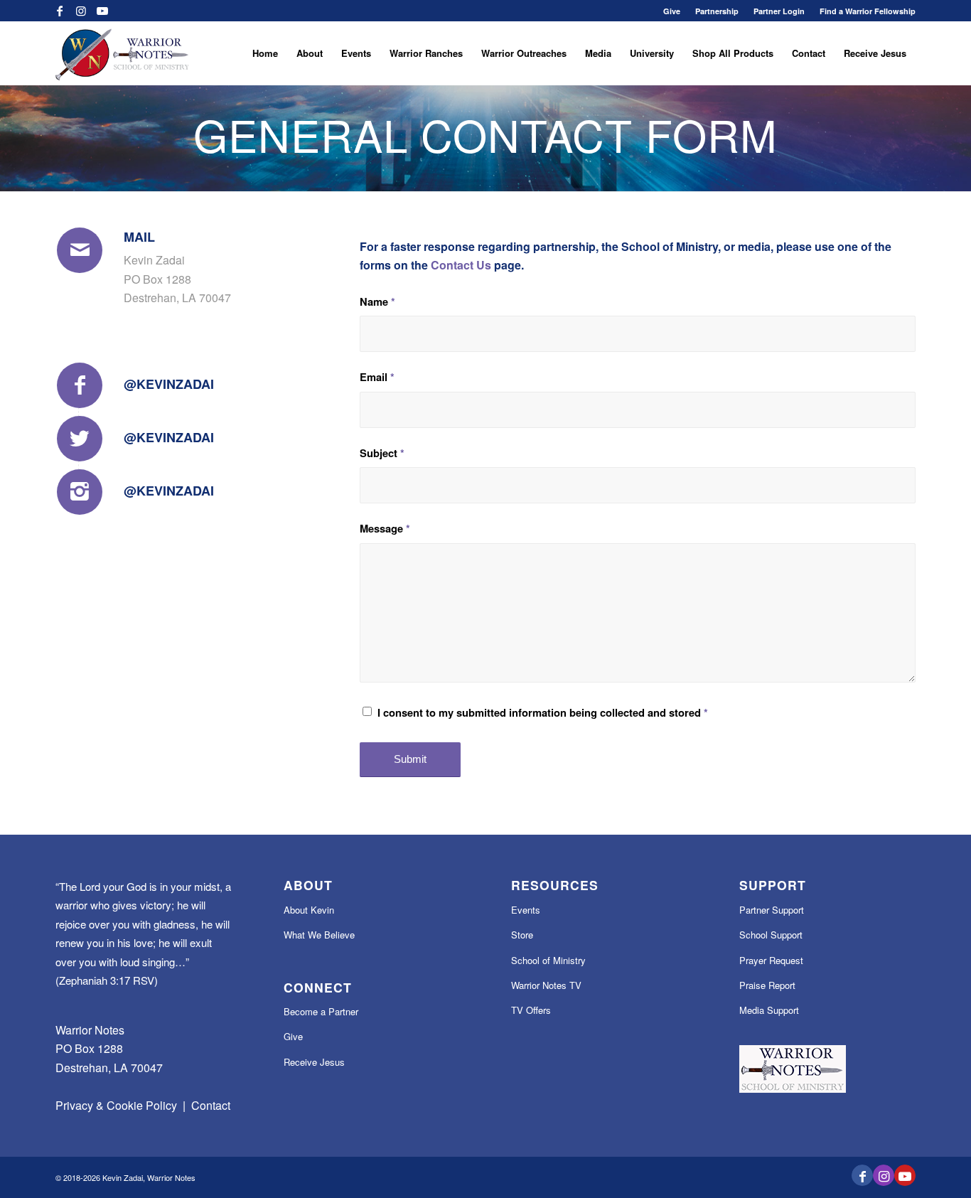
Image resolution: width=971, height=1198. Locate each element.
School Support (771, 934)
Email (377, 377)
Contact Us (461, 265)
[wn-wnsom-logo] (121, 53)
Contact (210, 1105)
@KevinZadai (169, 384)
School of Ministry (548, 960)
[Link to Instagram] (80, 10)
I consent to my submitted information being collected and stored (542, 712)
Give (671, 11)
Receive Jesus (314, 1062)
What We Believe (319, 934)
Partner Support (771, 909)
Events (525, 909)
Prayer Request (771, 960)
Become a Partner (321, 1011)
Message (385, 528)
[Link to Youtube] (102, 10)
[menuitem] (672, 11)
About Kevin (309, 909)
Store (522, 934)
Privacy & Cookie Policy (116, 1105)
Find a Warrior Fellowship (868, 11)
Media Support (769, 1010)
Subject (382, 453)
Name (377, 301)
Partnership (717, 11)
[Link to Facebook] (59, 10)
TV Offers (531, 1010)
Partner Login (779, 11)
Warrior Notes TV (546, 985)
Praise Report (767, 985)
